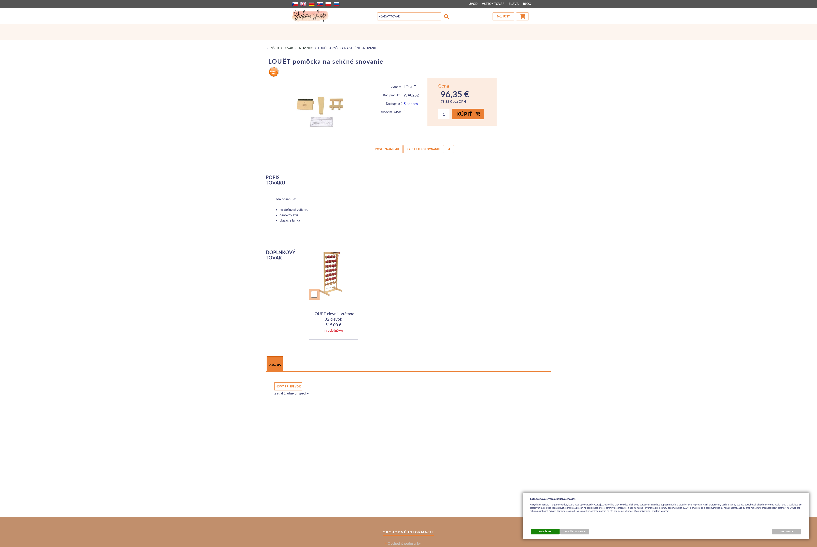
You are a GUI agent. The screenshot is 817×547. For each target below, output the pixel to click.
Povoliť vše (545, 531)
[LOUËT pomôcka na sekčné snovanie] (323, 110)
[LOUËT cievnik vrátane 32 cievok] (333, 275)
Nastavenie (786, 531)
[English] (303, 4)
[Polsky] (328, 4)
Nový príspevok (288, 386)
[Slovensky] (320, 4)
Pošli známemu (387, 149)
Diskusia (275, 364)
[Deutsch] (311, 4)
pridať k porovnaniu (423, 149)
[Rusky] (336, 4)
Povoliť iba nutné (575, 531)
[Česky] (294, 4)
